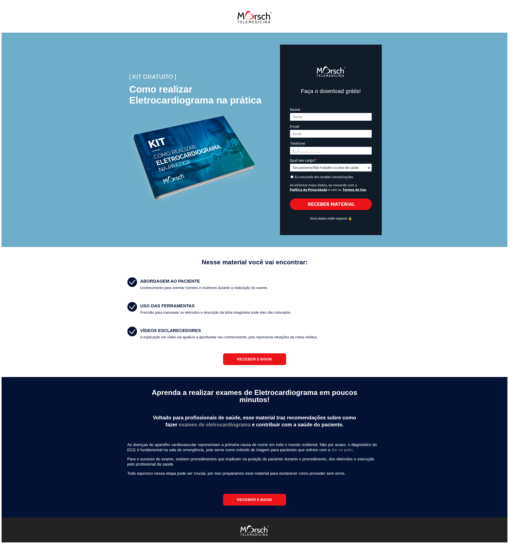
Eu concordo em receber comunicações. (328, 183)
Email (295, 126)
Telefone (298, 143)
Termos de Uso (354, 189)
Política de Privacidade (308, 189)
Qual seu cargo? (303, 160)
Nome (295, 109)
